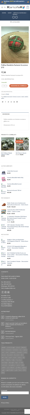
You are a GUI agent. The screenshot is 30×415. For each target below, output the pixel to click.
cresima (25, 352)
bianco (3, 349)
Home (4, 13)
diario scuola (4, 357)
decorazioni (9, 96)
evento (14, 357)
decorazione (10, 355)
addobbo (4, 347)
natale (22, 96)
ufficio (24, 370)
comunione (19, 352)
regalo (3, 370)
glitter (3, 360)
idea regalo (11, 362)
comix (7, 352)
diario (22, 355)
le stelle (21, 362)
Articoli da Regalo (19, 13)
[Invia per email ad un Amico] (11, 102)
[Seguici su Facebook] (2, 292)
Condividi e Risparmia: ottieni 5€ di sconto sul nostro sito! (15, 317)
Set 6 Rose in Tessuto (21, 153)
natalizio (26, 96)
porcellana (18, 367)
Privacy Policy (5, 402)
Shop (9, 13)
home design (4, 362)
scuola (15, 370)
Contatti (20, 409)
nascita (18, 365)
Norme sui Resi (15, 410)
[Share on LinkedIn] (17, 102)
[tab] (15, 114)
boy (21, 349)
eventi (10, 357)
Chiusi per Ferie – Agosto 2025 (14, 336)
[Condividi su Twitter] (8, 102)
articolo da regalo (11, 347)
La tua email (4, 390)
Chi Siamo (7, 409)
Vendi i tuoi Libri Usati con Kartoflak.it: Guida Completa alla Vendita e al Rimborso (16, 325)
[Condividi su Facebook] (5, 102)
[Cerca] (4, 7)
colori (3, 352)
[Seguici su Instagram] (5, 292)
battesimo (23, 347)
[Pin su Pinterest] (14, 102)
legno (16, 362)
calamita (25, 349)
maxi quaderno (11, 365)
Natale (15, 14)
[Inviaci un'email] (8, 292)
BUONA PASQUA (10, 331)
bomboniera (8, 349)
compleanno (12, 352)
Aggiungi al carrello (19, 85)
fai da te (19, 357)
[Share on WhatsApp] (2, 102)
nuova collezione (10, 367)
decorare (4, 355)
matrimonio (4, 365)
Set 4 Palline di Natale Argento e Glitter (6, 154)
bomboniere (15, 349)
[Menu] (2, 7)
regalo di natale (9, 370)
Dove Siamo (13, 409)
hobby (13, 360)
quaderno (24, 367)
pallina (2, 98)
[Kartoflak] (16, 7)
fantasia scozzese (17, 96)
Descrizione (6, 114)
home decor (19, 360)
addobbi (5, 96)
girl (23, 357)
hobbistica (8, 360)
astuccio (18, 347)
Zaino (3, 372)
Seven (20, 370)
